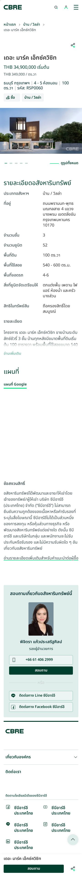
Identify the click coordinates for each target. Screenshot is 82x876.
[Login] (66, 7)
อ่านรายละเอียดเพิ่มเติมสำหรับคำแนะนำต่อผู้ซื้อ (41, 558)
